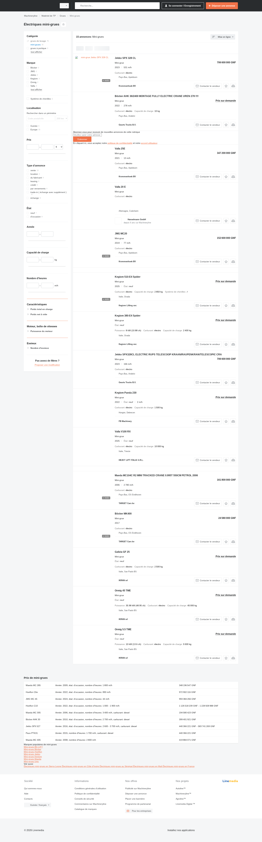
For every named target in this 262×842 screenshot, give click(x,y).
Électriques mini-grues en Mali (148, 766)
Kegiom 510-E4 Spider (127, 277)
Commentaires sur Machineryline (90, 804)
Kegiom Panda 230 (125, 392)
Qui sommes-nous (33, 788)
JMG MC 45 (31, 699)
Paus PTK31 (32, 733)
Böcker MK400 (123, 513)
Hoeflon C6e (32, 692)
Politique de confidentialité (87, 793)
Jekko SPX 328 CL (125, 58)
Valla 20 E (120, 187)
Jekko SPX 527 (33, 726)
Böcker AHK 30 (33, 719)
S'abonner (82, 139)
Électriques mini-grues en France (179, 766)
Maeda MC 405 (33, 740)
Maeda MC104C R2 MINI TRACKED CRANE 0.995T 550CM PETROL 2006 (156, 475)
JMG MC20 (121, 233)
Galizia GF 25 (122, 552)
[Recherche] (78, 6)
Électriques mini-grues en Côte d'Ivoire (81, 766)
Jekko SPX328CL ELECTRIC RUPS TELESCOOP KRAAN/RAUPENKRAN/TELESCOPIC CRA (168, 354)
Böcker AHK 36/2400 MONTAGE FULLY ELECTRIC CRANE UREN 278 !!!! (156, 96)
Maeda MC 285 (33, 685)
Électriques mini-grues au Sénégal (116, 766)
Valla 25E (120, 148)
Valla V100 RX (123, 431)
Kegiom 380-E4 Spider (127, 315)
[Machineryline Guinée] (40, 6)
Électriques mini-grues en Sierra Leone (43, 766)
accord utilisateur (149, 143)
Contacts (28, 799)
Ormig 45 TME (123, 590)
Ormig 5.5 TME (123, 629)
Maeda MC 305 (33, 712)
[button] (226, 86)
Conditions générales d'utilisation (90, 788)
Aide (26, 793)
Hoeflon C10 (32, 706)
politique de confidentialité (119, 143)
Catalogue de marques (86, 809)
